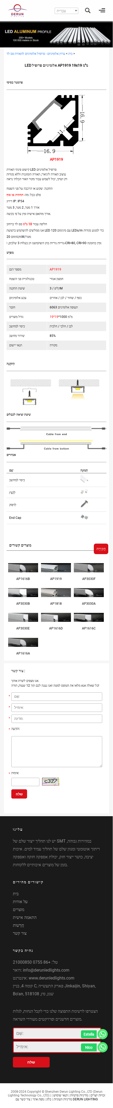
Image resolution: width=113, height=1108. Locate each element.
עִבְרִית (61, 11)
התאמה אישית (25, 917)
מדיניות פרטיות (79, 1095)
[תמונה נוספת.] (50, 782)
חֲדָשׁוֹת (18, 925)
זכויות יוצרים (97, 1095)
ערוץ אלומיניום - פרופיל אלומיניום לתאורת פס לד (36, 54)
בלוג (48, 1099)
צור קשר (20, 933)
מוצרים (18, 909)
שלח (19, 794)
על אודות (20, 901)
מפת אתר (38, 1099)
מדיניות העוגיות (63, 1099)
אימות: (14, 773)
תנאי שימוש (60, 1095)
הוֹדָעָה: (14, 729)
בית (70, 54)
